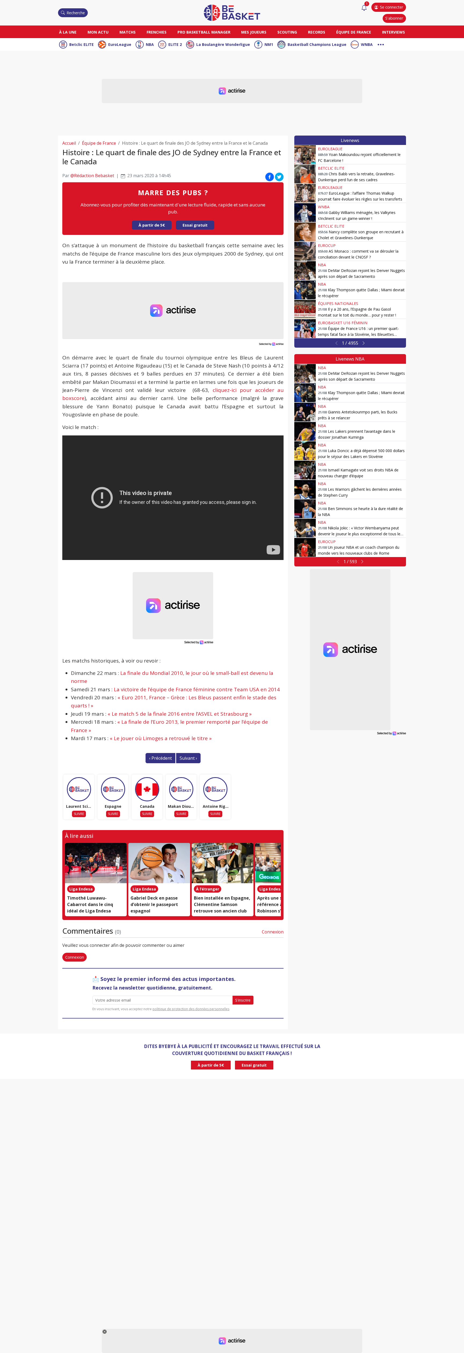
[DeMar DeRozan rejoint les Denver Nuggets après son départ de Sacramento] (305, 270)
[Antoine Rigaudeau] (215, 789)
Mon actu (98, 32)
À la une (68, 32)
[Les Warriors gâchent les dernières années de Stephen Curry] (305, 489)
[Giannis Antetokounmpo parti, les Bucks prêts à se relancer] (305, 412)
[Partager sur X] (279, 176)
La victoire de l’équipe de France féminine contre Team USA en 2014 (197, 689)
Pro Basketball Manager (203, 32)
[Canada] (147, 789)
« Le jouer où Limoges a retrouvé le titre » (161, 738)
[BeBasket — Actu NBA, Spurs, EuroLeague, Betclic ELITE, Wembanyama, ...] (232, 12)
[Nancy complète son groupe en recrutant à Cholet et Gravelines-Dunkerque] (305, 232)
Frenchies (156, 32)
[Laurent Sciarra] (79, 789)
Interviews (393, 32)
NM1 (268, 44)
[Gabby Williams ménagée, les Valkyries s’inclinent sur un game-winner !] (305, 212)
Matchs (127, 32)
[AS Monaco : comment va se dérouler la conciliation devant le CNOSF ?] (305, 251)
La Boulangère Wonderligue (223, 44)
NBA (150, 44)
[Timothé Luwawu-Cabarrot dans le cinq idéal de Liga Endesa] (96, 863)
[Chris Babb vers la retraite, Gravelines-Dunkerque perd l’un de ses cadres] (305, 174)
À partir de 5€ (152, 225)
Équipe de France (353, 32)
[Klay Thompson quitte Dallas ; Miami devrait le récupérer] (305, 290)
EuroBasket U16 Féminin (342, 322)
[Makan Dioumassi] (181, 789)
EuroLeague (119, 44)
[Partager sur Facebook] (269, 176)
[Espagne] (113, 789)
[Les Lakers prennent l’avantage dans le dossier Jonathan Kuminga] (305, 431)
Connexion (273, 932)
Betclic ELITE (81, 44)
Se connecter (391, 7)
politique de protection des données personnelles (191, 1009)
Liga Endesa (81, 889)
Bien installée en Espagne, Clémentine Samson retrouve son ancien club (222, 904)
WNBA (367, 44)
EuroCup (327, 245)
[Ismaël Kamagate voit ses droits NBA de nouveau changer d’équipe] (305, 470)
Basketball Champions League (317, 44)
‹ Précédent (160, 758)
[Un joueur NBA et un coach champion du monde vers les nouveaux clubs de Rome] (305, 547)
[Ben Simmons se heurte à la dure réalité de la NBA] (305, 508)
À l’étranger (207, 889)
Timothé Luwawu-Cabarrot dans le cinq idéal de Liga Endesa (90, 904)
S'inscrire (243, 1000)
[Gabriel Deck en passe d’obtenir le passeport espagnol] (159, 863)
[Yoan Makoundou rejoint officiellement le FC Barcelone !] (305, 154)
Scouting (287, 32)
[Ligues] (381, 43)
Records (316, 32)
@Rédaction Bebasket (92, 176)
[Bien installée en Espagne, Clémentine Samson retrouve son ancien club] (222, 863)
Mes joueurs (253, 32)
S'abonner (394, 18)
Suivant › (188, 758)
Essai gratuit (195, 225)
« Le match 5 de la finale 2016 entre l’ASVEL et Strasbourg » (180, 713)
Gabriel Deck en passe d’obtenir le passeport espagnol (154, 904)
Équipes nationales (338, 303)
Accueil (69, 143)
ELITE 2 (175, 44)
